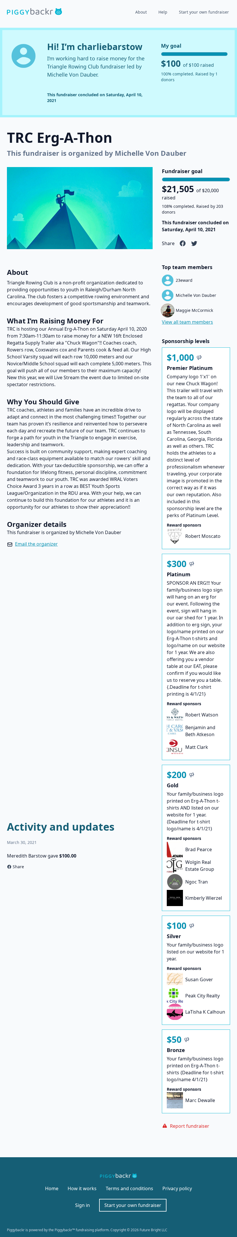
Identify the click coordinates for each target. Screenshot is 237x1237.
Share (18, 866)
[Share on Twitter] (194, 243)
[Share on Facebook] (182, 243)
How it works (82, 1188)
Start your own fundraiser (204, 12)
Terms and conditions (129, 1188)
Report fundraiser (189, 1126)
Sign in (82, 1205)
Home (51, 1188)
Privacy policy (177, 1188)
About (141, 12)
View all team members (187, 322)
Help (162, 12)
